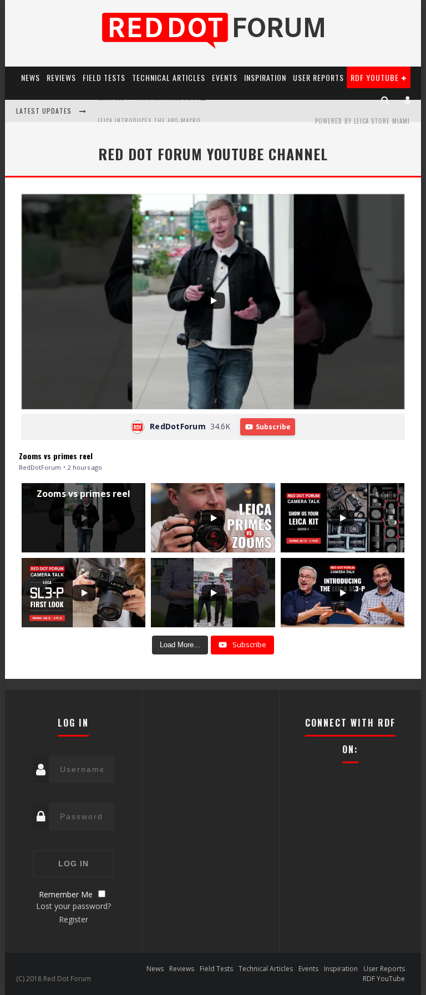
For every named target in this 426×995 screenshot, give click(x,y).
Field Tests (104, 77)
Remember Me (66, 894)
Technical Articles (168, 77)
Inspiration (265, 77)
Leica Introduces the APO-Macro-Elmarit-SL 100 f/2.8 (182, 112)
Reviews (61, 77)
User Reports (318, 77)
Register (73, 919)
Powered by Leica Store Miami (362, 120)
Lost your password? (73, 906)
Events (224, 77)
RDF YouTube (375, 77)
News (30, 77)
